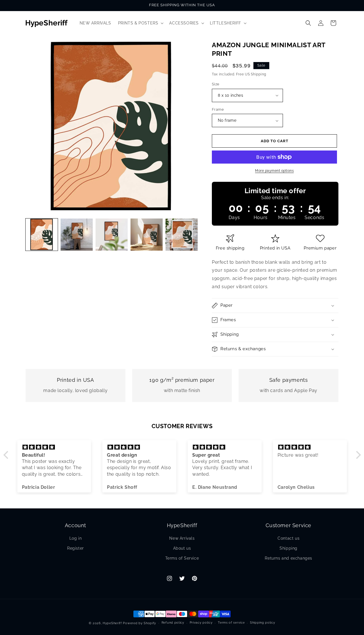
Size (216, 84)
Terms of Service (182, 558)
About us (182, 548)
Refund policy (173, 622)
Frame (218, 109)
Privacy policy (201, 622)
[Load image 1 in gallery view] (42, 234)
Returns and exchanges (288, 558)
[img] (54, 447)
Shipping (288, 548)
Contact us (288, 538)
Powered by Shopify (139, 623)
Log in (75, 538)
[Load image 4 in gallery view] (147, 234)
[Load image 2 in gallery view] (77, 234)
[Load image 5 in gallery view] (182, 234)
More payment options (274, 171)
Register (75, 548)
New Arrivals (182, 538)
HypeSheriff (112, 623)
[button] (140, 23)
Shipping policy (262, 622)
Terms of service (231, 622)
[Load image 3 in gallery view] (112, 234)
